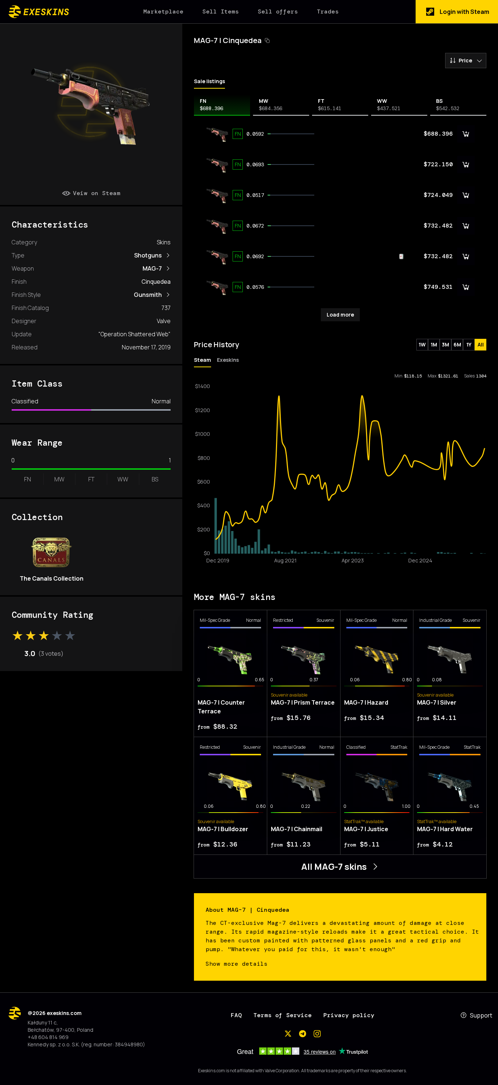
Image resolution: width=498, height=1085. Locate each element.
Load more (340, 314)
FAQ (236, 1015)
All (481, 344)
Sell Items (220, 11)
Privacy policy (348, 1015)
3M (445, 344)
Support (481, 1015)
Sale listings (209, 81)
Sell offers (278, 11)
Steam (202, 359)
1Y (468, 344)
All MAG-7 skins (334, 866)
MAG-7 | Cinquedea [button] (227, 40)
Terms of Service (282, 1015)
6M (457, 344)
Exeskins (228, 359)
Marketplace (163, 11)
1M (434, 344)
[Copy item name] (267, 40)
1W (422, 344)
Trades (328, 11)
